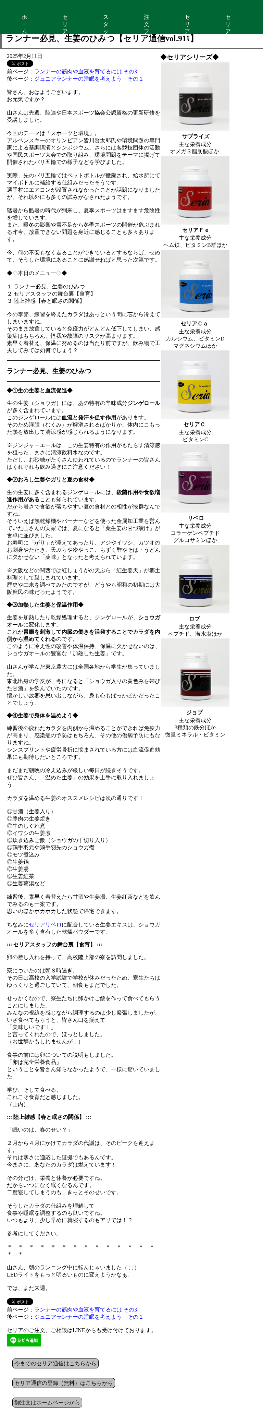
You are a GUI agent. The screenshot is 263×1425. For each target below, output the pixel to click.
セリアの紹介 (65, 24)
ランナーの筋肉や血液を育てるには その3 (85, 71)
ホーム (24, 24)
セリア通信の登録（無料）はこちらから (63, 1383)
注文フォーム (146, 24)
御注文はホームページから (47, 1402)
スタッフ (106, 24)
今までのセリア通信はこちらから (55, 1363)
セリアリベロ (45, 924)
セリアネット (228, 24)
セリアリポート (187, 24)
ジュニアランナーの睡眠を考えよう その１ (89, 79)
